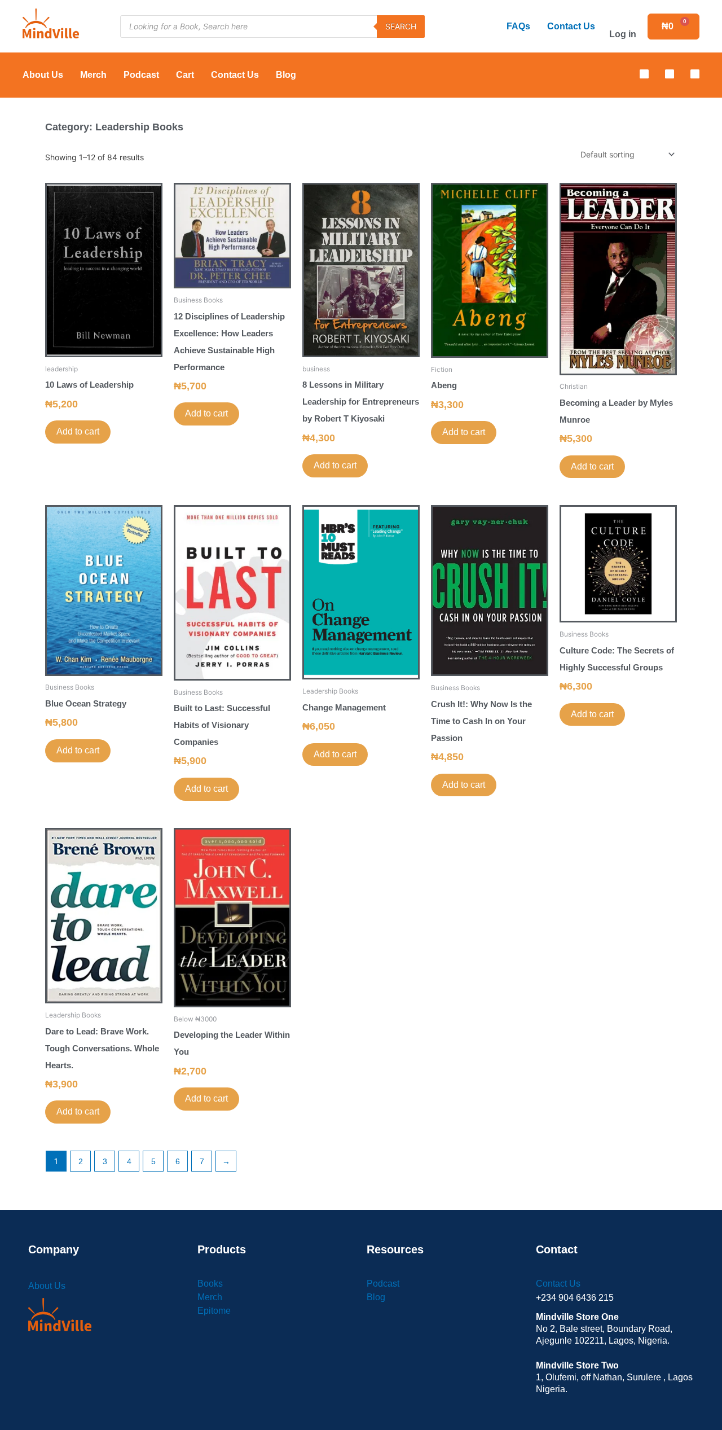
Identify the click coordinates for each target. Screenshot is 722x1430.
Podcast (141, 75)
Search (400, 26)
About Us (43, 75)
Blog (286, 75)
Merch (93, 75)
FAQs (518, 26)
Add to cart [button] (77, 431)
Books (210, 1283)
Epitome (214, 1310)
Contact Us (571, 26)
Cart (185, 75)
